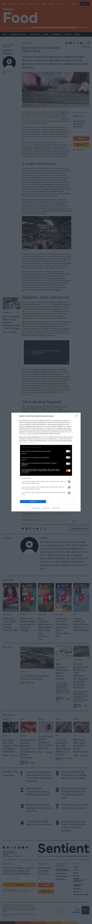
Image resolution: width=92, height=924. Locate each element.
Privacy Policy (56, 508)
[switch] (68, 451)
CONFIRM (33, 501)
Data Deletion (36, 508)
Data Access (46, 508)
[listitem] (46, 447)
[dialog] (46, 462)
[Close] (77, 416)
